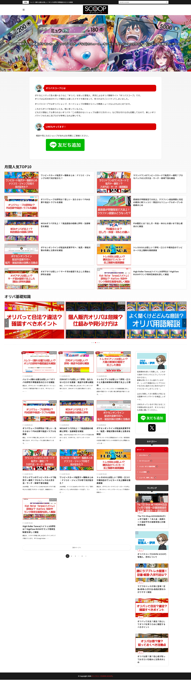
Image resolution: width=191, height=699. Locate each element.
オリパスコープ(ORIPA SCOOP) (102, 676)
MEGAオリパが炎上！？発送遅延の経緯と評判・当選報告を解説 (76, 429)
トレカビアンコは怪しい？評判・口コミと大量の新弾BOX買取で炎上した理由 (113, 382)
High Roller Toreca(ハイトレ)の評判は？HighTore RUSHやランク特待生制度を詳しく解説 (156, 273)
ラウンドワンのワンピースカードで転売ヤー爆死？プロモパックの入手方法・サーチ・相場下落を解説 (158, 176)
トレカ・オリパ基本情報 (148, 466)
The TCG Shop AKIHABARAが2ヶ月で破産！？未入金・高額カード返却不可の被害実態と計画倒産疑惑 (151, 520)
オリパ (61, 303)
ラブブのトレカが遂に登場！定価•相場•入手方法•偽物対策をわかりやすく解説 (152, 589)
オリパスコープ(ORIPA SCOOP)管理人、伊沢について (152, 555)
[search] (166, 2)
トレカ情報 (144, 472)
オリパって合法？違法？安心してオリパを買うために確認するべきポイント (151, 624)
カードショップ (145, 461)
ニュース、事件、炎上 (147, 478)
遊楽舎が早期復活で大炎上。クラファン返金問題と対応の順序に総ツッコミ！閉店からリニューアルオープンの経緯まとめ (158, 202)
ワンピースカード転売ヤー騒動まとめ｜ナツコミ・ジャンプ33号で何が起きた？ (76, 480)
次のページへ (76, 547)
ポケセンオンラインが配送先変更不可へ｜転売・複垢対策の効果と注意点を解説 (113, 431)
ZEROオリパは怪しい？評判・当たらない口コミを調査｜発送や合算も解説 (76, 381)
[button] (6, 323)
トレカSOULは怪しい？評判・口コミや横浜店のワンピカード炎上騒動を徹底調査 (113, 480)
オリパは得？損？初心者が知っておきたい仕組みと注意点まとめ (151, 659)
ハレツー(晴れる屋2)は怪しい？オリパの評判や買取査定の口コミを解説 (51, 2)
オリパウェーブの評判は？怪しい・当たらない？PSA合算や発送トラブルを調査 (39, 431)
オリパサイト (144, 455)
